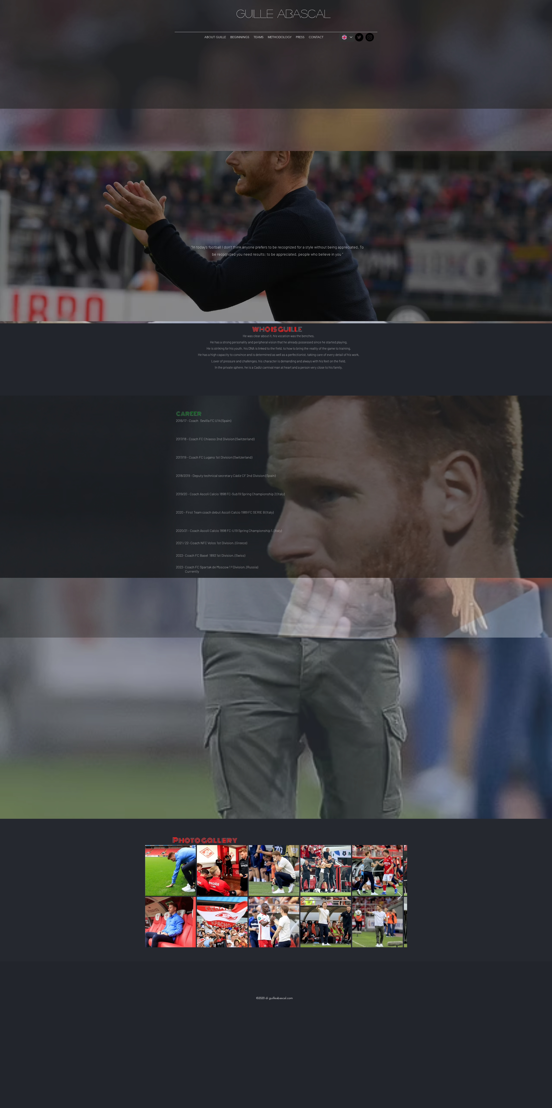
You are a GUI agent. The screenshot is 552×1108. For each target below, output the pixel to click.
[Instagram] (369, 37)
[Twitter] (359, 37)
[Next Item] (399, 896)
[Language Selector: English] (347, 37)
